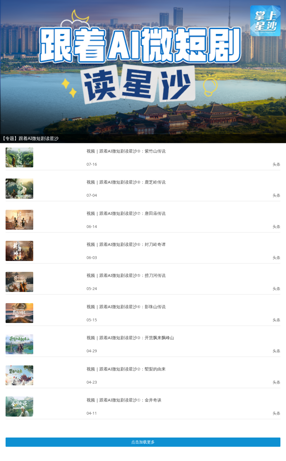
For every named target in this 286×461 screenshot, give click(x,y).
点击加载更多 (143, 442)
